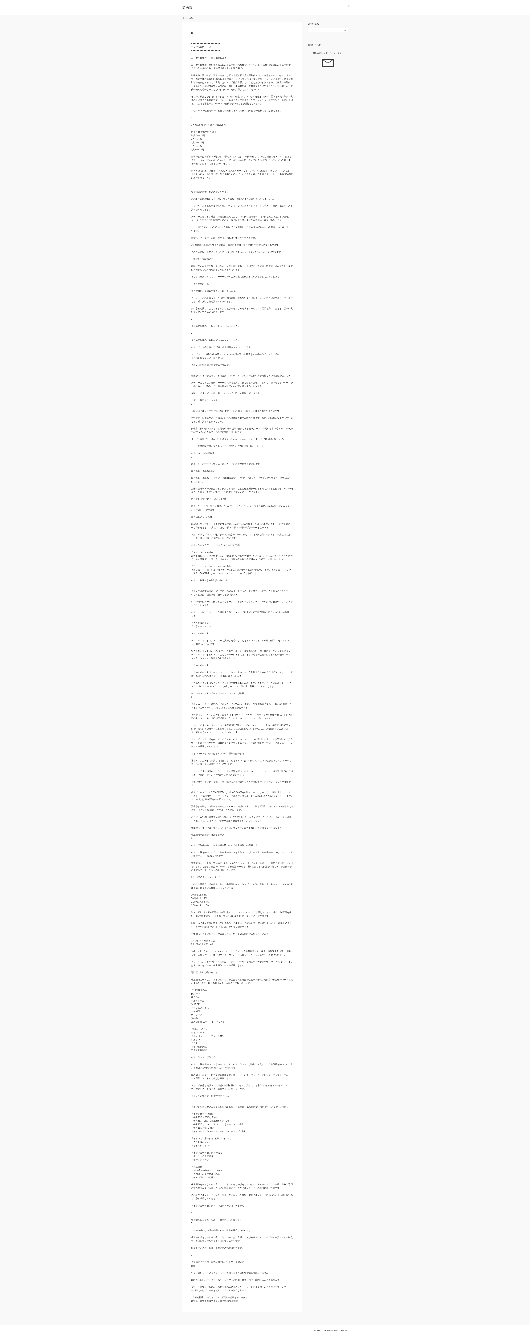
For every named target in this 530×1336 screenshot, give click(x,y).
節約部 (187, 7)
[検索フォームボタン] (345, 30)
